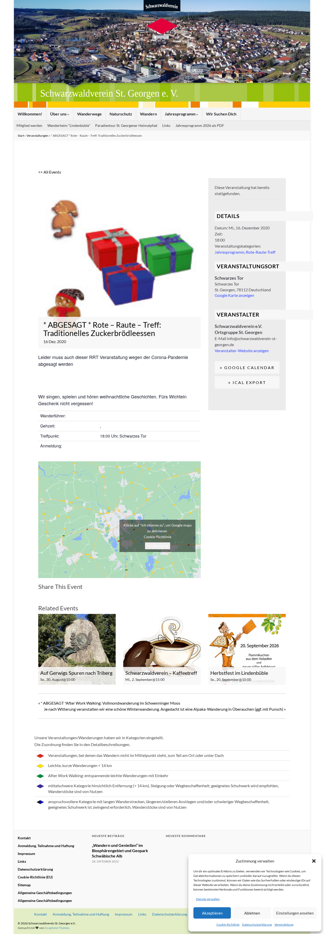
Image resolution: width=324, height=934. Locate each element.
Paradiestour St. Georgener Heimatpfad (126, 125)
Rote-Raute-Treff (260, 252)
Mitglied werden (29, 125)
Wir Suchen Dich (221, 113)
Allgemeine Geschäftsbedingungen (45, 893)
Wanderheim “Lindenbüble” (68, 125)
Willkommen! (30, 113)
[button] (313, 861)
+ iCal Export (247, 382)
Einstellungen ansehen (295, 913)
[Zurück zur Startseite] (162, 54)
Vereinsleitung (283, 924)
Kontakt (24, 838)
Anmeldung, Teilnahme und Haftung (46, 846)
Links (166, 125)
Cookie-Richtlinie (227, 924)
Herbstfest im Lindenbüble (239, 673)
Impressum (26, 853)
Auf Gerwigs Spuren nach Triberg (76, 673)
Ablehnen (252, 913)
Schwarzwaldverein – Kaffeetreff (161, 673)
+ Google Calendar (247, 367)
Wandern (148, 113)
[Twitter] (55, 594)
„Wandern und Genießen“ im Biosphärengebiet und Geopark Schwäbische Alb (120, 850)
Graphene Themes (57, 928)
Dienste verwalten (208, 899)
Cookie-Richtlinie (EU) (35, 877)
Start (21, 135)
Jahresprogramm (180, 113)
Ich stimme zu (157, 546)
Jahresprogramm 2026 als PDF (199, 125)
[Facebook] (43, 594)
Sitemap (24, 885)
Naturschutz (121, 113)
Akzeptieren (212, 913)
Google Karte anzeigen (234, 295)
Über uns (58, 113)
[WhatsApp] (81, 594)
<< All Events (49, 172)
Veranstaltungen (37, 135)
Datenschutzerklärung (257, 924)
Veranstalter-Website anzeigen (242, 350)
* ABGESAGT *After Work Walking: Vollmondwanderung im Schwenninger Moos (109, 703)
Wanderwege (89, 113)
